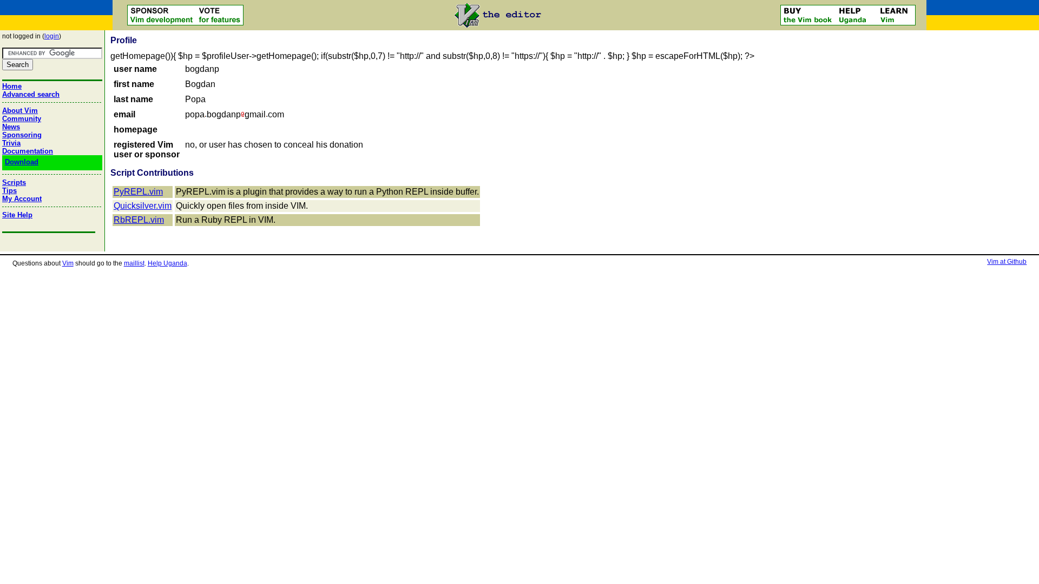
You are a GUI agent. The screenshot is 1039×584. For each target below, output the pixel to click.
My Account (22, 199)
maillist (134, 263)
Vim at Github (1007, 262)
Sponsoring (22, 135)
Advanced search (31, 94)
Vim (68, 263)
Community (21, 119)
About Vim (20, 111)
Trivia (11, 143)
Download (21, 162)
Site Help (17, 215)
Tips (9, 191)
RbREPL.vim (139, 219)
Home (12, 86)
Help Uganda (167, 263)
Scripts (14, 182)
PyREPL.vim (138, 191)
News (11, 127)
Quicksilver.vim (143, 205)
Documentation (27, 151)
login (51, 36)
